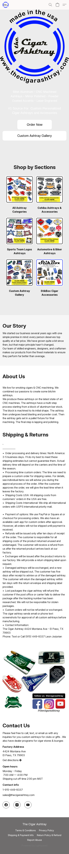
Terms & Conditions (25, 830)
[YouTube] (27, 804)
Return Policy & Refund (49, 835)
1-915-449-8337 (13, 789)
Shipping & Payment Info (21, 835)
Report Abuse (34, 840)
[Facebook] (6, 804)
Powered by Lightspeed (34, 845)
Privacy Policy (46, 830)
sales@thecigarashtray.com (18, 795)
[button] (6, 5)
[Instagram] (17, 804)
